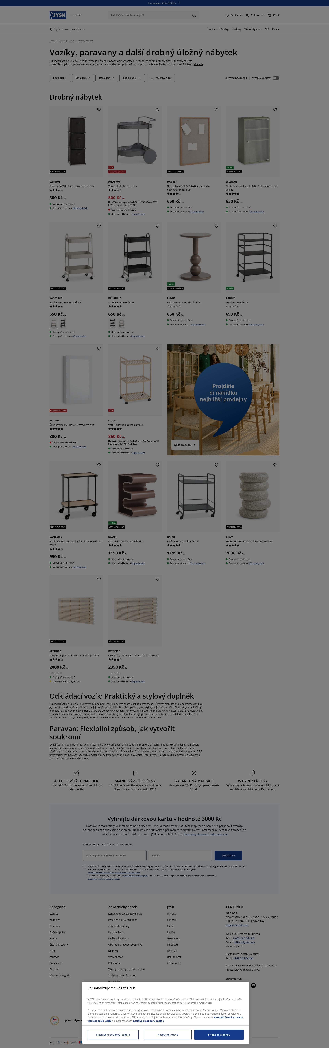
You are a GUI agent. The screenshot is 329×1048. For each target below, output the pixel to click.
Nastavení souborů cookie (113, 1034)
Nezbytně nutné (167, 1034)
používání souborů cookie (148, 1020)
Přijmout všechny (219, 1034)
